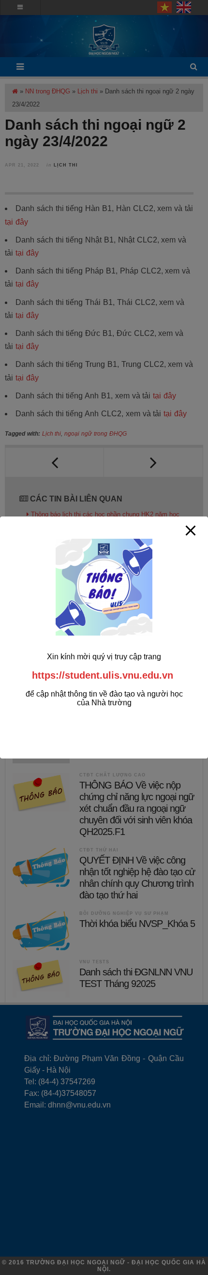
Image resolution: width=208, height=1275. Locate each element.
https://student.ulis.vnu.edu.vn (102, 675)
